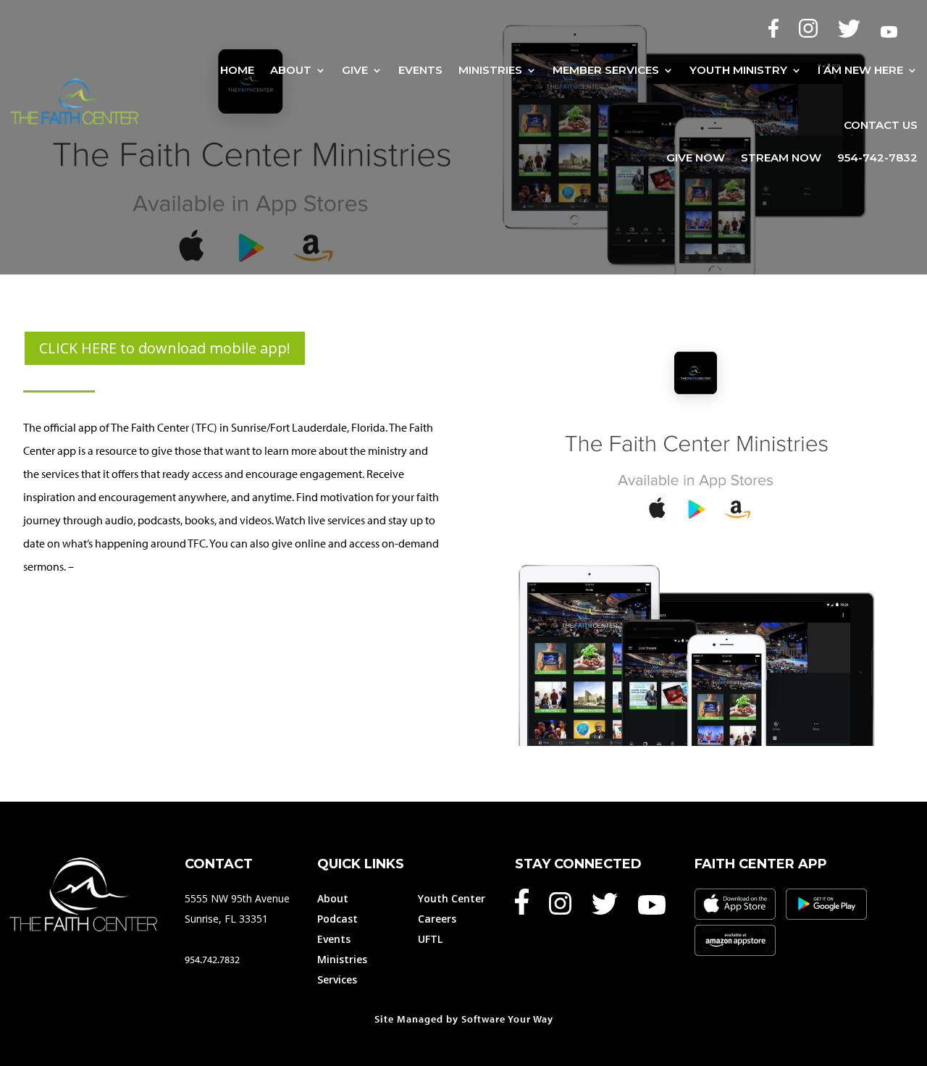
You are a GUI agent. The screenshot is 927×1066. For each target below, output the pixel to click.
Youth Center (451, 898)
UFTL (430, 939)
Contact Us (881, 125)
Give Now (695, 158)
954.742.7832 (212, 959)
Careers (437, 919)
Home (237, 70)
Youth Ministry (738, 70)
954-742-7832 (877, 158)
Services (337, 979)
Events (420, 70)
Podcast (337, 919)
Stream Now (781, 158)
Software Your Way (507, 1018)
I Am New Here (860, 70)
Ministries (490, 70)
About (290, 70)
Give (355, 70)
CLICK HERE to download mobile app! (164, 348)
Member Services (606, 70)
